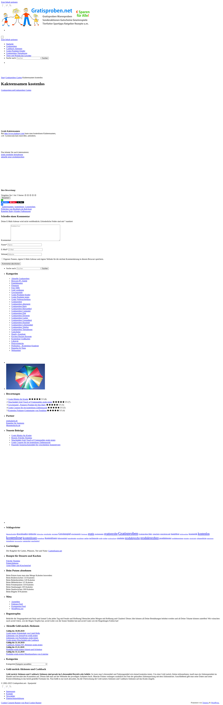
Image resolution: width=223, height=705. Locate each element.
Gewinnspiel (64, 533)
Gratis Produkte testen (20, 297)
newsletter (80, 538)
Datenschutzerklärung (15, 698)
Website (4, 254)
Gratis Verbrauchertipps (21, 299)
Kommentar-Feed (18, 606)
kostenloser (40, 538)
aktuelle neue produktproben (12, 157)
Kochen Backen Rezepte (21, 336)
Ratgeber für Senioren (15, 423)
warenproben (27, 541)
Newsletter (10, 696)
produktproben (149, 538)
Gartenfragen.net (55, 551)
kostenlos (204, 533)
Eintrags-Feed (17, 604)
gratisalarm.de (12, 421)
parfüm (86, 538)
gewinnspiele (76, 534)
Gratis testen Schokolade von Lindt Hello (23, 633)
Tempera (205, 703)
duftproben (40, 534)
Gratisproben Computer (21, 311)
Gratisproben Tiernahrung (21, 329)
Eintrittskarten (17, 283)
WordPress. (215, 703)
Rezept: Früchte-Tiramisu (21, 438)
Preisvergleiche (17, 343)
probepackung (112, 538)
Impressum (10, 691)
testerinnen (210, 538)
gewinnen (55, 534)
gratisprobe (111, 533)
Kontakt (9, 694)
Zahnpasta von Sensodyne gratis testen (22, 635)
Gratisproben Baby (19, 306)
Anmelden (15, 602)
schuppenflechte (201, 538)
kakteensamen (8, 207)
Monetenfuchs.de (13, 425)
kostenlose (14, 538)
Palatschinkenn (12, 563)
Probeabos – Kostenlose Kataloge (25, 346)
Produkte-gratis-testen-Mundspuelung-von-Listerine (27, 654)
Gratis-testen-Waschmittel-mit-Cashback (22, 640)
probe (101, 538)
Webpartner (16, 350)
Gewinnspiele (17, 292)
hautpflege (175, 534)
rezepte (186, 538)
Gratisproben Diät (18, 313)
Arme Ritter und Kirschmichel (18, 565)
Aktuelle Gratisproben (20, 278)
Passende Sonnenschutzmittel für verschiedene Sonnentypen (35, 445)
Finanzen (15, 285)
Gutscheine (16, 332)
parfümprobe (94, 538)
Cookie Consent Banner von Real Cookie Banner (21, 703)
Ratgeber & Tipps (18, 348)
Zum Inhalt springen (9, 2)
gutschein (156, 534)
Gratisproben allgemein (20, 304)
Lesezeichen (30, 207)
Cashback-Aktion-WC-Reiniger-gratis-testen (24, 645)
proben (105, 538)
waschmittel (35, 541)
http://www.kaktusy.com (14, 133)
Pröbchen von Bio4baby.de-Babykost (16, 209)
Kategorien (10, 664)
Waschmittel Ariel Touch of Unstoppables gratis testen (30, 402)
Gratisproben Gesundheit (21, 320)
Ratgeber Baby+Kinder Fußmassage (16, 211)
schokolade (192, 538)
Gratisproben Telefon (20, 327)
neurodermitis (72, 538)
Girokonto (84, 534)
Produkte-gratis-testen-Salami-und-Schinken (24, 649)
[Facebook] (3, 6)
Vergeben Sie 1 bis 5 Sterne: (12, 195)
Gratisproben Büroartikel (21, 309)
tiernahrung (10, 541)
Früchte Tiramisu (13, 561)
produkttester (165, 538)
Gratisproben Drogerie (20, 316)
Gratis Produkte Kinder (20, 295)
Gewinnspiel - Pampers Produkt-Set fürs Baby (27, 405)
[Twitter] (7, 6)
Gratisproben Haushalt (20, 322)
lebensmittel (62, 538)
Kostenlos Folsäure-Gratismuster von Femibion (27, 410)
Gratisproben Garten (13, 77)
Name (4, 245)
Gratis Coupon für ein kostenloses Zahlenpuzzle (27, 408)
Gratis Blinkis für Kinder (18, 399)
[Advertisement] (36, 70)
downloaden (22, 534)
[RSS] (10, 6)
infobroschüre (184, 534)
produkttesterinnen (177, 538)
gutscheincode (165, 534)
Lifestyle (14, 341)
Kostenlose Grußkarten (20, 339)
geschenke (47, 534)
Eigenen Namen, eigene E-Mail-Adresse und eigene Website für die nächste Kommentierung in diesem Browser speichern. (54, 259)
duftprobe (32, 534)
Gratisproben (16, 302)
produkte (120, 538)
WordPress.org (17, 609)
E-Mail (4, 249)
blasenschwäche (11, 534)
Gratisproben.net (8, 90)
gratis (91, 533)
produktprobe (132, 538)
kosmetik (193, 534)
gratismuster (99, 534)
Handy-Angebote (18, 334)
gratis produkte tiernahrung (12, 154)
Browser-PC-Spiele (19, 281)
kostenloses (51, 538)
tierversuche (18, 541)
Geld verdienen (17, 290)
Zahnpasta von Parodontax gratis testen (22, 638)
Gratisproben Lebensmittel (22, 325)
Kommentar (6, 240)
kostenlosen (19, 207)
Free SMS (15, 288)
